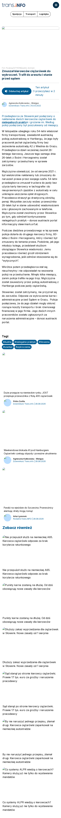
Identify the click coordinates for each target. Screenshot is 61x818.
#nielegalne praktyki (25, 342)
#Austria (7, 342)
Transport (30, 14)
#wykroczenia (23, 347)
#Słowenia (44, 342)
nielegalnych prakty (14, 122)
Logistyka (44, 14)
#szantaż (8, 347)
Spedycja (17, 14)
